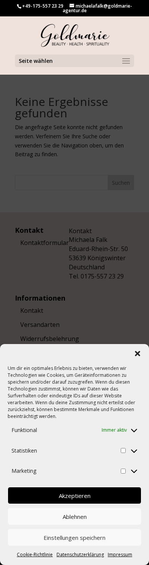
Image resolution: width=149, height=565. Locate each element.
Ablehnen (75, 516)
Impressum (120, 554)
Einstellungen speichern (74, 537)
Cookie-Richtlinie (35, 554)
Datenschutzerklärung (80, 554)
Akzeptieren (75, 495)
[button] (137, 353)
